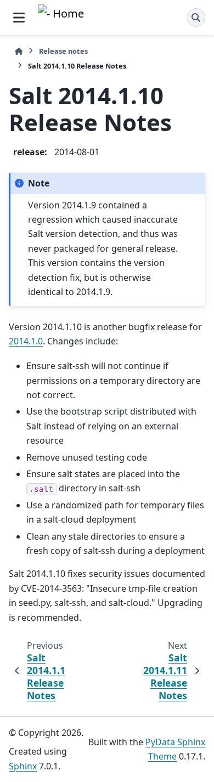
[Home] (18, 51)
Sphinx (23, 766)
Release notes (63, 51)
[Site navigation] (19, 17)
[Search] (196, 17)
